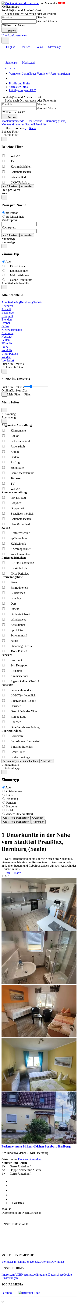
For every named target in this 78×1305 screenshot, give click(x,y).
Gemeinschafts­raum (22, 473)
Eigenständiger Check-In (25, 681)
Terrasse (15, 478)
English (10, 47)
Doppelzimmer (19, 270)
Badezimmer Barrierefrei (25, 741)
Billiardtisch (18, 593)
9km (18, 390)
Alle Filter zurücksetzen (16, 817)
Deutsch (25, 47)
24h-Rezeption (19, 665)
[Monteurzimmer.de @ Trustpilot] (29, 1292)
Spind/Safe (17, 467)
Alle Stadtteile (10, 283)
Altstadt (6, 309)
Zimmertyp (8, 238)
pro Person (11, 212)
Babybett (16, 503)
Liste (7, 872)
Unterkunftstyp (11, 764)
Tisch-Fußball (19, 651)
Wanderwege (18, 619)
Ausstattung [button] (9, 417)
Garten (15, 457)
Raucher (16, 722)
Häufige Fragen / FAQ (22, 90)
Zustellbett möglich (22, 513)
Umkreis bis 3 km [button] (12, 367)
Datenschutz (55, 1274)
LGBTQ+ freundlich (23, 695)
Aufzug (15, 462)
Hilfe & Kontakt (30, 1261)
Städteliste (11, 62)
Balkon (15, 435)
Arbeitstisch (18, 446)
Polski (39, 47)
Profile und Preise (19, 83)
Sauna (14, 640)
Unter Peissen (10, 353)
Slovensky (54, 47)
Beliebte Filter (10, 131)
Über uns (45, 1261)
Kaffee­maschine (20, 533)
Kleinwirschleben (12, 329)
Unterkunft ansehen (29, 1159)
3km (8, 390)
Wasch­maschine (20, 554)
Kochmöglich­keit (21, 166)
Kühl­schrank (18, 543)
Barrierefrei (17, 736)
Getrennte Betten (21, 171)
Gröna (5, 326)
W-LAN (16, 156)
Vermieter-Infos (18, 86)
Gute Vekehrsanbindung (25, 727)
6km (13, 390)
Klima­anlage (18, 430)
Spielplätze (17, 630)
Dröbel (6, 322)
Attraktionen (18, 624)
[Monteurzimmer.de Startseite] (20, 3)
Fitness (15, 608)
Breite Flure (18, 752)
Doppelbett (17, 508)
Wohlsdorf (8, 360)
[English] (3, 67)
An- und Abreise (47, 21)
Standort (42, 17)
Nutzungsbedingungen (34, 1274)
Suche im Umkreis (13, 363)
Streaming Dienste (22, 646)
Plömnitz (7, 343)
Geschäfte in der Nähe (24, 711)
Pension (11, 802)
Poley (5, 346)
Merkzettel (28, 62)
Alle (8, 261)
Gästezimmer (14, 791)
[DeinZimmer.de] (21, 1248)
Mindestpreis (9, 220)
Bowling (16, 598)
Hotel (9, 810)
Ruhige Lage (18, 716)
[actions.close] (4, 139)
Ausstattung (9, 414)
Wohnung (12, 798)
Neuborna (7, 333)
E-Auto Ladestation (22, 563)
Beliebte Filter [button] (10, 135)
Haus (9, 795)
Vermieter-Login (19, 73)
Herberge (11, 806)
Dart (13, 603)
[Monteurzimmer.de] (21, 1237)
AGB (18, 1274)
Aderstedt (7, 305)
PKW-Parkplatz (20, 573)
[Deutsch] (7, 67)
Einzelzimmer (18, 266)
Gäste (21, 25)
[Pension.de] (55, 1237)
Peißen (6, 340)
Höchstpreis (9, 227)
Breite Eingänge (20, 757)
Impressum (8, 1274)
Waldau (6, 357)
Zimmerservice (19, 676)
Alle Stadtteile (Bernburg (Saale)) (21, 302)
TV (13, 161)
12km (24, 390)
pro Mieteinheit (14, 216)
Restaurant (17, 670)
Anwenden (37, 817)
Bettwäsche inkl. (20, 441)
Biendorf (7, 319)
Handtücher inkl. (21, 524)
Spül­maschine (19, 538)
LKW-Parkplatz (20, 182)
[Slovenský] (16, 67)
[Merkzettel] (29, 35)
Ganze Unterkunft (21, 279)
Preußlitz (7, 350)
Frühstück (17, 660)
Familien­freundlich (22, 690)
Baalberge (8, 312)
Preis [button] (4, 193)
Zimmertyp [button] (8, 242)
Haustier (16, 706)
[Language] (5, 40)
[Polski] (12, 67)
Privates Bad (18, 177)
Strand (14, 582)
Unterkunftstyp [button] (11, 768)
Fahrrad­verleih (19, 587)
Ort (3, 390)
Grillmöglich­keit (20, 614)
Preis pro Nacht (11, 189)
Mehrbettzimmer (20, 275)
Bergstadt (7, 316)
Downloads (57, 1261)
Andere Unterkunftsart (19, 814)
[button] (7, 54)
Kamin (15, 451)
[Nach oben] (4, 1217)
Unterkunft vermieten (14, 35)
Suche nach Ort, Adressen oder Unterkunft (30, 13)
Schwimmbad (19, 635)
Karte (32, 128)
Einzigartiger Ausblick (24, 700)
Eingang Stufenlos (22, 746)
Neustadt (7, 336)
